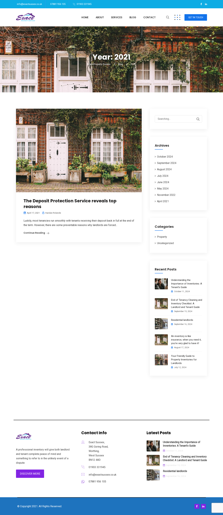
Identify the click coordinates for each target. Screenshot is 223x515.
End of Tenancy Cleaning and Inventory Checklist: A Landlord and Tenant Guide (186, 303)
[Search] (196, 119)
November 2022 (166, 194)
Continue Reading (34, 232)
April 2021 (163, 201)
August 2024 (164, 169)
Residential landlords (182, 320)
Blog (132, 17)
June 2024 (163, 182)
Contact (149, 17)
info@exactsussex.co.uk (29, 4)
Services (116, 17)
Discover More (30, 473)
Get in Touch (195, 17)
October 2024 (165, 156)
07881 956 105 (58, 4)
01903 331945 (84, 4)
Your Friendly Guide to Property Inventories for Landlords (184, 360)
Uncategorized (165, 243)
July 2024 (162, 175)
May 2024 (162, 188)
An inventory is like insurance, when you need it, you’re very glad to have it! (186, 340)
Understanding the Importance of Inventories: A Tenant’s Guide (186, 284)
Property (162, 236)
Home (84, 17)
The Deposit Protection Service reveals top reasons (70, 204)
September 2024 (166, 163)
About (100, 17)
